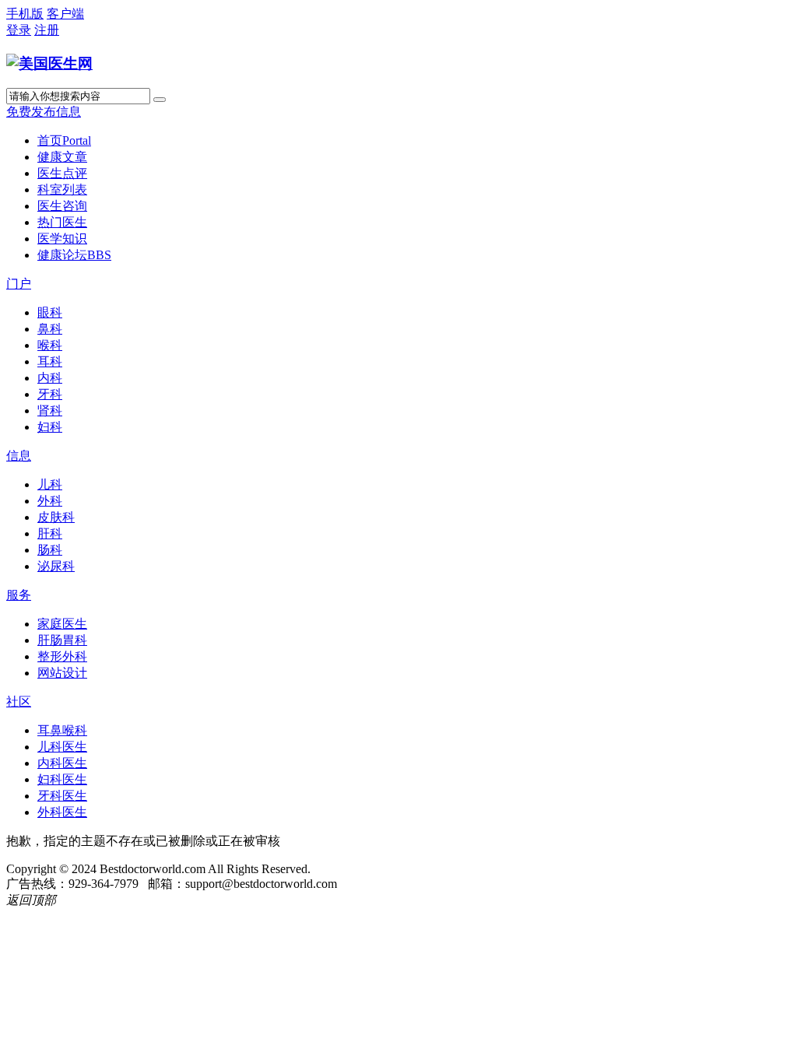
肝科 (49, 533)
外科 (49, 500)
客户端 (65, 13)
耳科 (49, 361)
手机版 (25, 13)
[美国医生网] (49, 63)
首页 (64, 140)
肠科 (49, 549)
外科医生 (62, 812)
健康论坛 (74, 254)
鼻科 (49, 328)
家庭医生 (62, 623)
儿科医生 (62, 746)
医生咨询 (62, 205)
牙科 (49, 394)
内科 (49, 377)
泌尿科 (56, 566)
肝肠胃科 (62, 640)
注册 (46, 30)
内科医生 (62, 763)
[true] (159, 99)
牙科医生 (62, 795)
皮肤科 (56, 517)
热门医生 (62, 222)
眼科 (49, 312)
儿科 (49, 484)
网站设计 (62, 672)
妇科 (49, 426)
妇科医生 (62, 779)
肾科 (49, 410)
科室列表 (62, 189)
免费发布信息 (43, 111)
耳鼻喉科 (62, 730)
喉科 (49, 345)
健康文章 (62, 156)
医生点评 (62, 173)
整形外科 (62, 656)
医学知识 (62, 238)
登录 (18, 30)
